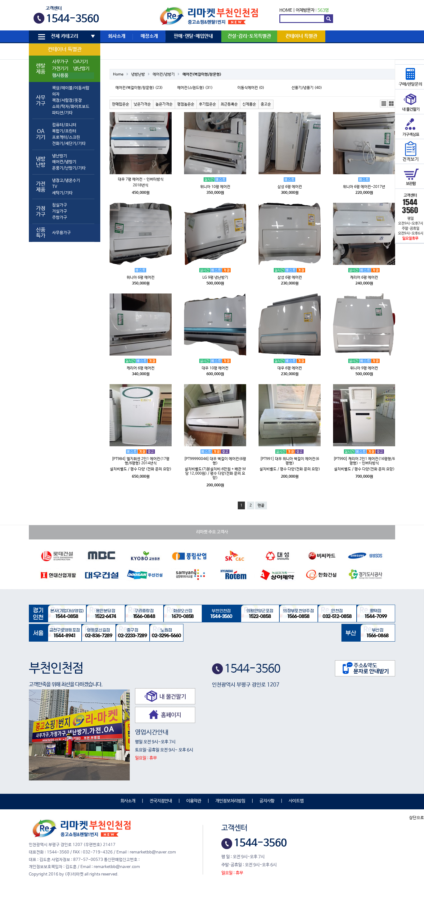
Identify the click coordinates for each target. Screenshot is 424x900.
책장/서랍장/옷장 (67, 100)
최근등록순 (229, 104)
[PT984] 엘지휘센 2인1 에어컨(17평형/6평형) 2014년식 (140, 461)
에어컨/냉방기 (64, 162)
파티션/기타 (62, 113)
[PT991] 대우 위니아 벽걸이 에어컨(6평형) (289, 461)
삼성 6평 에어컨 (289, 187)
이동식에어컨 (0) (250, 88)
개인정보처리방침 (230, 800)
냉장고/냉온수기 (66, 180)
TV (54, 186)
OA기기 (80, 61)
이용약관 (193, 800)
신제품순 (249, 104)
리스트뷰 (384, 103)
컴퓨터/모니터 (64, 125)
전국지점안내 (161, 800)
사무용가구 (61, 232)
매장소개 (149, 36)
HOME (285, 10)
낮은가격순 (142, 104)
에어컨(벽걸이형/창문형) (202, 74)
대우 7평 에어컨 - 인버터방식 (141, 179)
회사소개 (116, 36)
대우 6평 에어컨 (289, 368)
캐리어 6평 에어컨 (364, 277)
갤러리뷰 (391, 103)
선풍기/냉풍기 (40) (306, 88)
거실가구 (59, 211)
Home (118, 74)
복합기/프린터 (64, 131)
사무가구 (60, 61)
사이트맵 (296, 800)
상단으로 (416, 818)
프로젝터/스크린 (66, 137)
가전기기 (60, 68)
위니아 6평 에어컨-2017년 (364, 187)
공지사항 (266, 800)
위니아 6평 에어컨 (141, 277)
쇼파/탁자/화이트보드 (70, 106)
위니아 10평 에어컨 (215, 187)
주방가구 (59, 217)
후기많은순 (207, 104)
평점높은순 (185, 104)
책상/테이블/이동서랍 (70, 88)
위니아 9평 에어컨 (364, 368)
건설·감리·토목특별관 (249, 36)
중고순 (266, 104)
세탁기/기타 (62, 193)
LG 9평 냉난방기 (215, 277)
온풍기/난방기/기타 (69, 168)
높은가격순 (164, 104)
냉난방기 (81, 68)
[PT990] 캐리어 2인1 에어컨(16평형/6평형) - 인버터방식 (364, 461)
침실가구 (59, 205)
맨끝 (261, 505)
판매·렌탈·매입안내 (193, 36)
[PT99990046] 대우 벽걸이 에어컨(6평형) (215, 461)
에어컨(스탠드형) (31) (195, 88)
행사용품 (60, 75)
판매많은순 (120, 104)
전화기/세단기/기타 (69, 143)
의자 (56, 94)
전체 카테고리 (64, 36)
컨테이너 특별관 (65, 49)
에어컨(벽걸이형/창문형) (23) (139, 88)
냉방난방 (138, 74)
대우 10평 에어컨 (215, 368)
